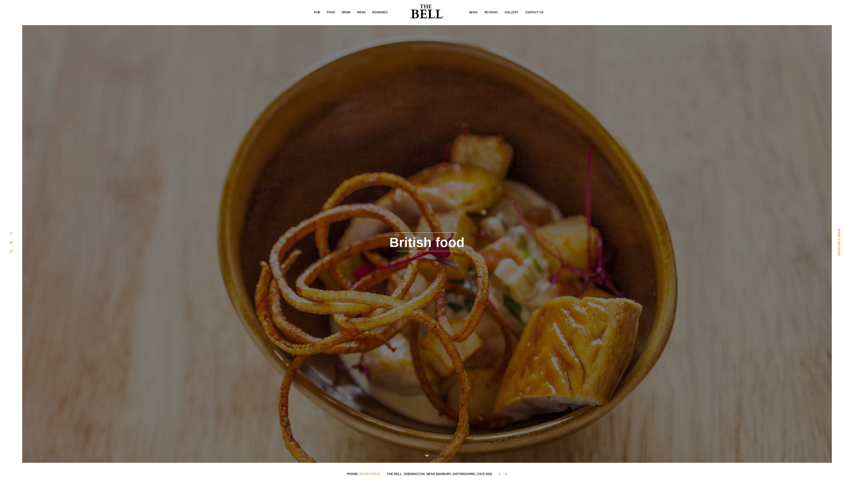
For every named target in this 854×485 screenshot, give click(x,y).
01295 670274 (370, 474)
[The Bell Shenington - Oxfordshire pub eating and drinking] (426, 11)
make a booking (839, 242)
